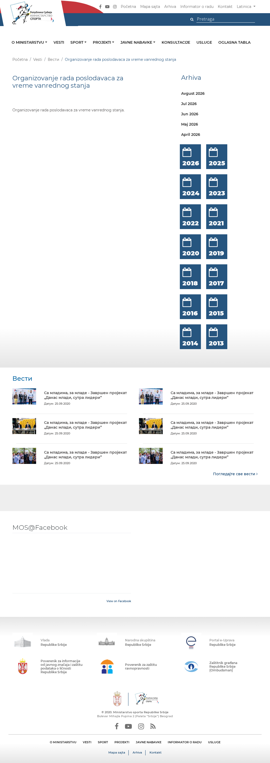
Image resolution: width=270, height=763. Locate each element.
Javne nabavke (136, 42)
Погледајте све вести (234, 474)
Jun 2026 (189, 114)
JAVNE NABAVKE (148, 742)
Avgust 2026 (193, 93)
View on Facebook (119, 601)
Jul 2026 (189, 103)
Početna (128, 6)
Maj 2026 (189, 124)
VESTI (87, 742)
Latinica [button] (244, 6)
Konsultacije (176, 42)
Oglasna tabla (234, 42)
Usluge (204, 42)
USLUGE (214, 742)
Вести (53, 59)
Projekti (102, 42)
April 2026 (190, 134)
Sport (77, 42)
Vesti (59, 42)
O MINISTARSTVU (63, 742)
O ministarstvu (28, 42)
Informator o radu (197, 6)
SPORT (103, 742)
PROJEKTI (121, 742)
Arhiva (170, 6)
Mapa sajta (150, 6)
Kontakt (225, 6)
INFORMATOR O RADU (185, 742)
